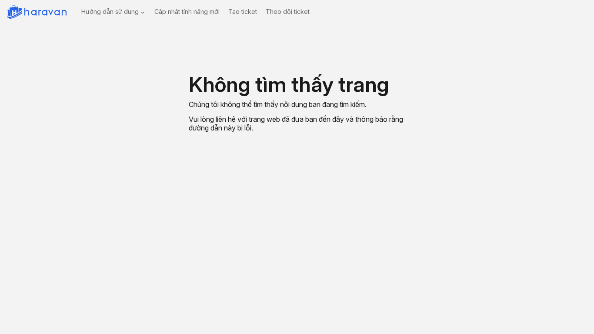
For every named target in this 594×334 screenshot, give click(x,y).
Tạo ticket (242, 11)
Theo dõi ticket (288, 11)
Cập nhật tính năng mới (187, 11)
